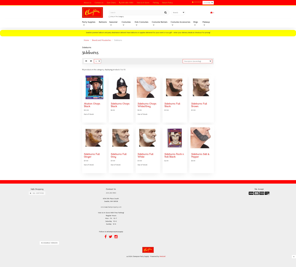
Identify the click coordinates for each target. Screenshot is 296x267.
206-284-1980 (127, 3)
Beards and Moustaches (101, 40)
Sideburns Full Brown (199, 105)
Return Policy (167, 3)
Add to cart (99, 124)
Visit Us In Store (143, 3)
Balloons (103, 22)
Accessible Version (49, 243)
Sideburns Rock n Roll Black (174, 155)
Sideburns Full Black (172, 105)
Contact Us (99, 3)
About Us (87, 3)
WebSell (162, 256)
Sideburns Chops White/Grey (147, 105)
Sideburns (86, 47)
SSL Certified (37, 193)
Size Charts (111, 3)
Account (197, 2)
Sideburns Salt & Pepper (200, 155)
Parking (156, 3)
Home (86, 40)
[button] (212, 12)
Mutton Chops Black (92, 105)
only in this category (117, 16)
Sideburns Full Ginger (92, 155)
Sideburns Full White (145, 155)
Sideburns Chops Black (120, 105)
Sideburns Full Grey (118, 155)
